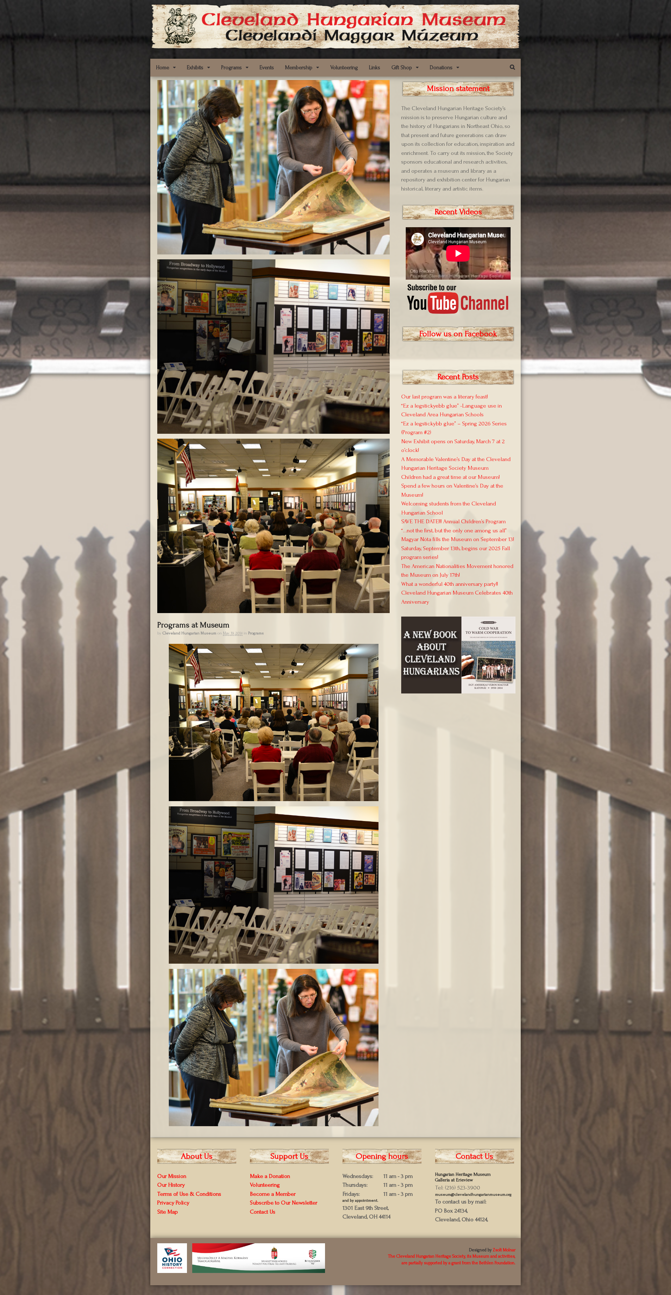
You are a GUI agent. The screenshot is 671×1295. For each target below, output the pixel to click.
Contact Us (262, 1211)
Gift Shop (401, 67)
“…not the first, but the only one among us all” (454, 530)
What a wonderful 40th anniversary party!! (449, 584)
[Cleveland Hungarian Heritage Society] (335, 46)
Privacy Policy (173, 1202)
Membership (298, 67)
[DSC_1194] (273, 609)
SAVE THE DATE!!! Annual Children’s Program (453, 521)
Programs (231, 67)
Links (374, 67)
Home (162, 67)
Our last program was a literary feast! (444, 396)
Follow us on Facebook (458, 333)
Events (267, 67)
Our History (171, 1184)
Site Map (167, 1211)
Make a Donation (270, 1176)
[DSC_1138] (273, 430)
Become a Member (273, 1193)
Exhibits (195, 67)
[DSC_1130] (273, 250)
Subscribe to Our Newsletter (283, 1202)
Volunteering (344, 67)
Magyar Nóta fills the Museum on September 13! (457, 539)
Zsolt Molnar (504, 1249)
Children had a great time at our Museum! (450, 477)
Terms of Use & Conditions (189, 1193)
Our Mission (171, 1176)
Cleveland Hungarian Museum (189, 633)
